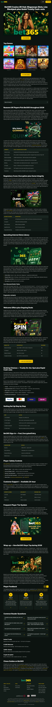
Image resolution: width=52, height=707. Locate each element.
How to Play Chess (41, 685)
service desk (10, 484)
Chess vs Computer (41, 689)
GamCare (13, 477)
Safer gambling (7, 463)
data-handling (9, 210)
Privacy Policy (17, 685)
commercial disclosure (36, 145)
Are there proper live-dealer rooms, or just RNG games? (13, 623)
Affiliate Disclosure (7, 689)
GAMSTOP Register (30, 689)
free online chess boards (15, 668)
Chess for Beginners (41, 690)
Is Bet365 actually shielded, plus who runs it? (14, 618)
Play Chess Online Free (42, 687)
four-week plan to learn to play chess (26, 667)
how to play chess (22, 665)
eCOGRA (33, 183)
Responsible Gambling (30, 685)
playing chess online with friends (25, 670)
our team (22, 79)
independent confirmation (42, 589)
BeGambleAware (18, 477)
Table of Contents (8, 102)
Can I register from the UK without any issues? (13, 634)
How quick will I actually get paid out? (13, 628)
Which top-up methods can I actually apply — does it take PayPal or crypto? (35, 623)
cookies (42, 437)
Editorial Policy (6, 687)
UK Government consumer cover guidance (38, 590)
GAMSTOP (27, 477)
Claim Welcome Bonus (26, 361)
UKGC (10, 180)
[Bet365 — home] (4, 2)
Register (48, 1)
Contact (5, 690)
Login (43, 1)
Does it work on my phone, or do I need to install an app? (36, 629)
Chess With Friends (41, 692)
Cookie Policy (17, 687)
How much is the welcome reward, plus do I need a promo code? (36, 618)
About (5, 685)
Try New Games (26, 74)
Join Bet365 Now (26, 538)
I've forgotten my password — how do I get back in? (36, 634)
